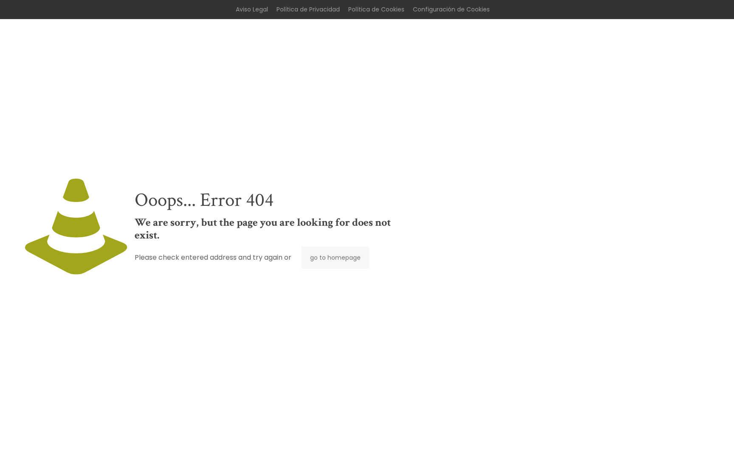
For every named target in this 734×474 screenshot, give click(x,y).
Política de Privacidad (308, 9)
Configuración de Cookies (451, 9)
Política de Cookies (376, 9)
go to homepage (335, 257)
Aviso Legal (252, 9)
